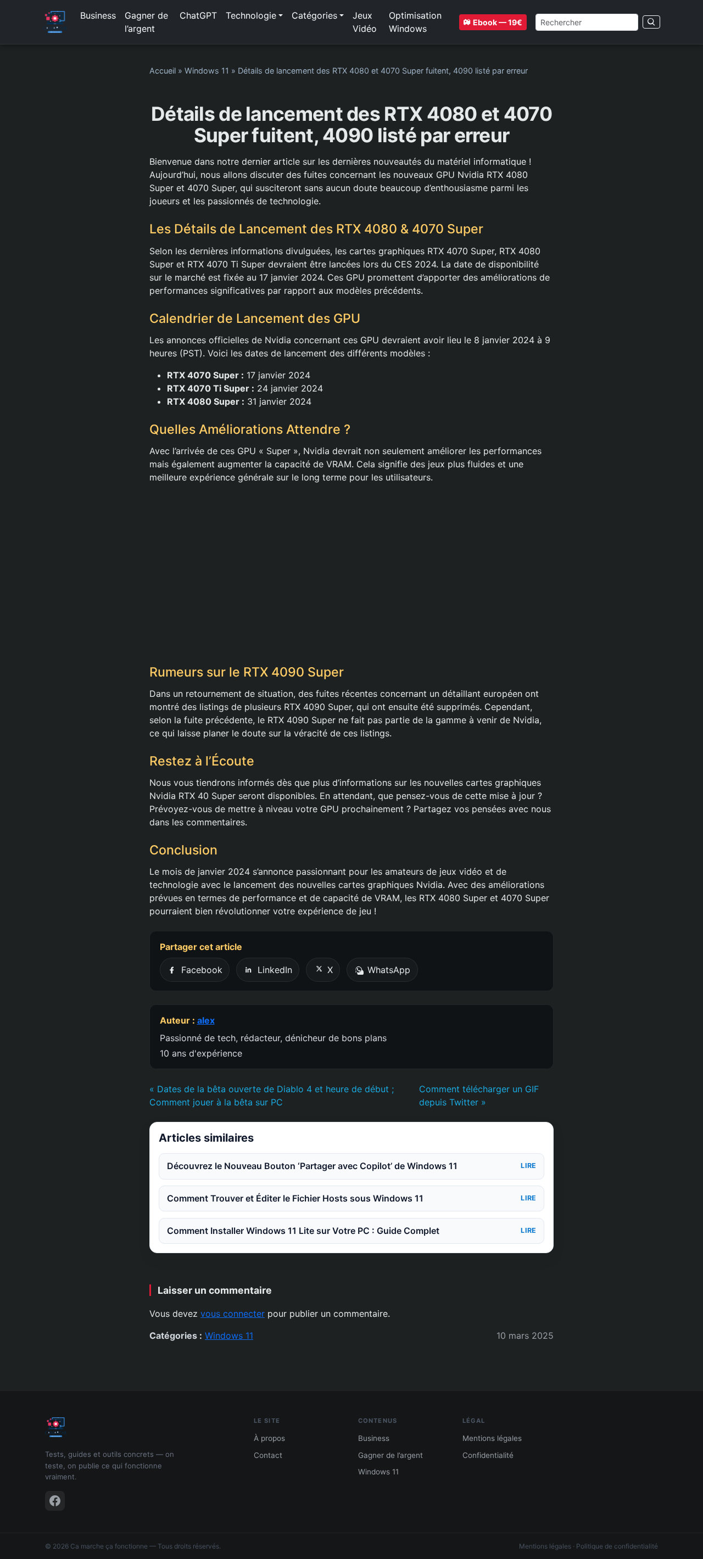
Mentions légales (492, 1438)
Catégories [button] (314, 15)
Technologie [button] (251, 15)
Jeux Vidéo (365, 22)
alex (206, 1020)
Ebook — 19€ (497, 22)
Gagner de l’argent (146, 22)
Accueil (162, 70)
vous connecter (232, 1313)
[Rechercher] (651, 22)
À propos (269, 1438)
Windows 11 (207, 70)
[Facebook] (55, 1501)
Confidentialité (488, 1455)
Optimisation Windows (415, 22)
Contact (268, 1455)
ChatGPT (198, 15)
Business (98, 15)
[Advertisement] (351, 574)
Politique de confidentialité (617, 1546)
